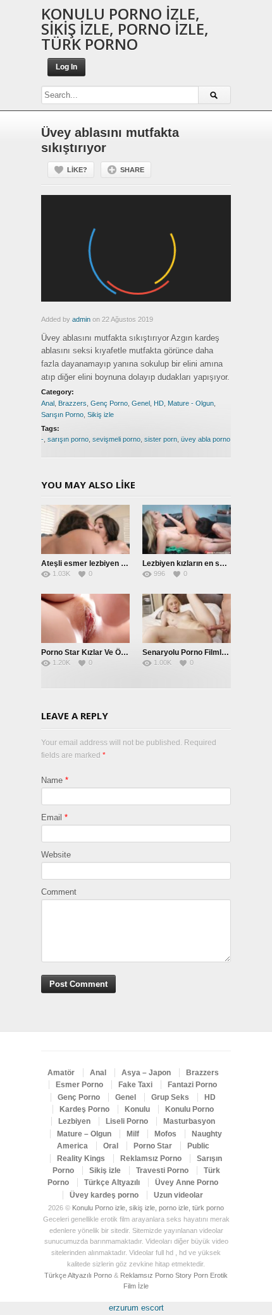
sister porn (160, 439)
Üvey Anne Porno (186, 1182)
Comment (59, 892)
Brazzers (72, 403)
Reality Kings (81, 1158)
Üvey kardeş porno (104, 1195)
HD (159, 403)
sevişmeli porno (116, 439)
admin (81, 319)
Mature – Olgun (84, 1133)
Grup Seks (170, 1097)
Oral (110, 1145)
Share (132, 170)
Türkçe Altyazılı (112, 1182)
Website (56, 854)
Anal (47, 403)
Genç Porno (109, 403)
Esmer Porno (79, 1084)
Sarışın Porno (62, 414)
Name (52, 780)
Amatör (61, 1072)
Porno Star (152, 1145)
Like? (77, 170)
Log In (66, 66)
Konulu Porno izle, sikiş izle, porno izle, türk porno (125, 28)
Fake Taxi (135, 1084)
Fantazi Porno (192, 1084)
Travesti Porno (162, 1170)
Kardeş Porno (84, 1109)
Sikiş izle (100, 414)
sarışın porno (68, 439)
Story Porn (191, 1275)
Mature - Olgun (191, 403)
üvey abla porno (205, 439)
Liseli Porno (127, 1121)
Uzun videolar (178, 1195)
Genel (141, 403)
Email (51, 817)
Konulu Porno (189, 1109)
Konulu (137, 1109)
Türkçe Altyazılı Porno (78, 1275)
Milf (133, 1133)
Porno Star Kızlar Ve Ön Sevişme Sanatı (112, 652)
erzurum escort (136, 1307)
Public (198, 1145)
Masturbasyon (189, 1121)
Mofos (165, 1133)
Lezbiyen (74, 1121)
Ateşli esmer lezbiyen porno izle (98, 563)
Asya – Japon (146, 1072)
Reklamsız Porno (151, 1158)
